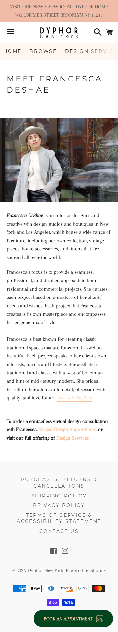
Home (12, 51)
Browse (43, 51)
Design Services (72, 438)
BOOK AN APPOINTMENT (68, 618)
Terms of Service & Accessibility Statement (59, 518)
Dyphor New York (45, 570)
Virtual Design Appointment (68, 429)
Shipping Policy (59, 496)
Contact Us (59, 531)
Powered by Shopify (86, 570)
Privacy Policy (59, 505)
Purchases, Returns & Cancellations (59, 483)
